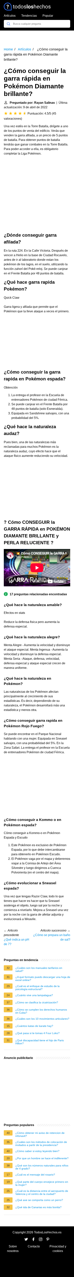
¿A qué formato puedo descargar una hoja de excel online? (42, 978)
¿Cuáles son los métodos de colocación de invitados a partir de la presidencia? (41, 1143)
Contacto (34, 1246)
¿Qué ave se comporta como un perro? (39, 1200)
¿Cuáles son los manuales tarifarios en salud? (38, 969)
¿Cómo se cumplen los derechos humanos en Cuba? (41, 1011)
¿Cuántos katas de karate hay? (34, 1025)
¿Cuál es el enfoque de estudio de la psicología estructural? (37, 988)
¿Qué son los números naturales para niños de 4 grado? (41, 1167)
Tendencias (29, 15)
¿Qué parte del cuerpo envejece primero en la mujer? (41, 1183)
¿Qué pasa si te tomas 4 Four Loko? (37, 1033)
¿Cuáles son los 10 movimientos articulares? (42, 1018)
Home (8, 49)
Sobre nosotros (13, 1249)
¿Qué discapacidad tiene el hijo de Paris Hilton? (39, 1042)
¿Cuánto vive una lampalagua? (34, 995)
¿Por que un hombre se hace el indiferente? (41, 1158)
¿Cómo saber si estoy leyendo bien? (37, 1151)
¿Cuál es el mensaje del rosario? (35, 1174)
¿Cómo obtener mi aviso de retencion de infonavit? (40, 1134)
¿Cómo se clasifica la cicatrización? (36, 1002)
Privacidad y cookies (58, 1249)
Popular (48, 15)
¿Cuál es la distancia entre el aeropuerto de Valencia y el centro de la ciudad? (41, 1192)
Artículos (10, 15)
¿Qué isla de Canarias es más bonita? (38, 1207)
